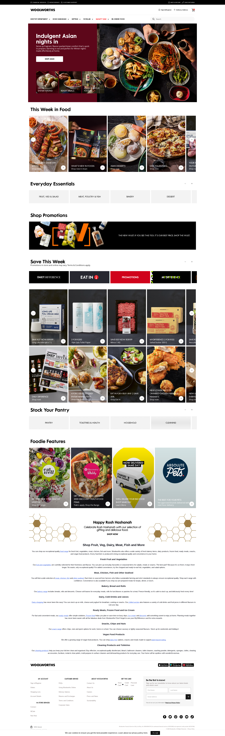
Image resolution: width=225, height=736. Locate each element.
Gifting (75, 19)
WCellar (87, 19)
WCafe (32, 711)
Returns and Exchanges (67, 696)
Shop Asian (49, 59)
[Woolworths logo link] (42, 10)
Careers (89, 692)
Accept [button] (155, 733)
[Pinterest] (177, 717)
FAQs (61, 683)
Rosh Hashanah (59, 19)
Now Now (33, 716)
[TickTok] (193, 717)
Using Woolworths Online (67, 687)
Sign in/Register (35, 683)
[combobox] (174, 19)
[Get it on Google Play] (175, 665)
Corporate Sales (64, 705)
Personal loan (134, 684)
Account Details (35, 696)
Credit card (127, 684)
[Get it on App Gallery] (188, 665)
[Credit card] (122, 684)
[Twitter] (171, 717)
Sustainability (91, 700)
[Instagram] (182, 717)
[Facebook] (166, 717)
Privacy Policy (191, 729)
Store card (120, 684)
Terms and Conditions (66, 700)
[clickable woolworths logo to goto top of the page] (42, 665)
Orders (32, 687)
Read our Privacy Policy (172, 702)
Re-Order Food (118, 19)
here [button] (145, 733)
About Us (90, 687)
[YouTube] (188, 717)
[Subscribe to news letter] (188, 696)
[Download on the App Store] (163, 665)
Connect (33, 707)
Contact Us (90, 683)
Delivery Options (64, 692)
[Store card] (115, 684)
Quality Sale (101, 19)
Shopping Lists (35, 692)
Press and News (92, 696)
